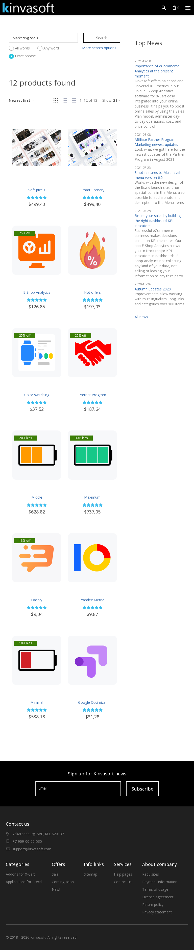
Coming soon (63, 881)
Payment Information (159, 881)
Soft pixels (36, 189)
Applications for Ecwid (24, 881)
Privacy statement (157, 912)
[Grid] (56, 100)
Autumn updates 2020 (153, 289)
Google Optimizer (92, 702)
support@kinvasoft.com (31, 849)
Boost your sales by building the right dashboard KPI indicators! (158, 220)
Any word (51, 48)
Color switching (36, 394)
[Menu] (188, 8)
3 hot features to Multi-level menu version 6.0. (157, 175)
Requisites (150, 874)
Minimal (36, 702)
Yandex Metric (92, 600)
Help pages (123, 874)
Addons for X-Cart (20, 874)
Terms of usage (155, 889)
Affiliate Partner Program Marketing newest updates (156, 142)
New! (56, 889)
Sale (55, 874)
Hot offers (92, 292)
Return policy (152, 904)
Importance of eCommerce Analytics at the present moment (157, 71)
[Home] (27, 8)
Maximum (92, 497)
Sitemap (90, 874)
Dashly (36, 600)
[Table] (74, 100)
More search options (99, 47)
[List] (65, 100)
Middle (36, 497)
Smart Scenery (92, 189)
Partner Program (92, 394)
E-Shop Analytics (36, 292)
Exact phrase (25, 56)
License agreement (158, 896)
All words (22, 48)
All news (141, 316)
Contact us (123, 881)
